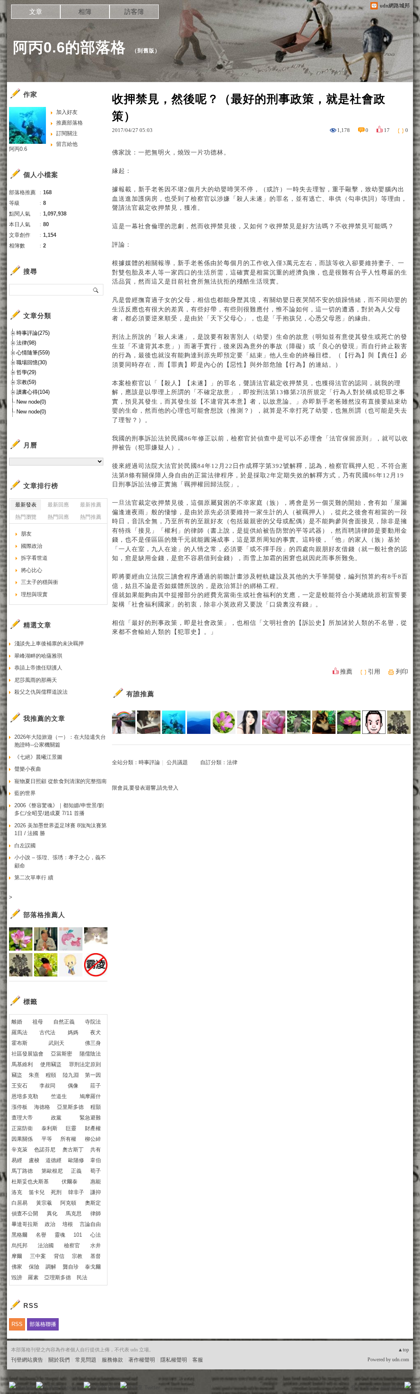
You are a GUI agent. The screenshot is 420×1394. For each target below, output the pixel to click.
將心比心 (31, 570)
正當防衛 (22, 1128)
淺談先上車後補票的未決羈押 (49, 643)
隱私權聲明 (173, 1360)
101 (77, 1235)
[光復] (374, 722)
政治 (50, 1224)
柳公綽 (93, 1139)
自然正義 (64, 1022)
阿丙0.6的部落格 (69, 47)
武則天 (56, 1043)
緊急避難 (90, 1118)
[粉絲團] (12, 1385)
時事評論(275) (33, 333)
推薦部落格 (69, 123)
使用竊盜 (51, 1064)
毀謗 (16, 1277)
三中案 (38, 1256)
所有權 (68, 1139)
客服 (197, 1360)
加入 (370, 1388)
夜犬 (95, 1032)
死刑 (56, 1192)
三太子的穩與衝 (39, 582)
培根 (67, 1224)
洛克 (16, 1192)
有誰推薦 (140, 693)
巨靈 (71, 1128)
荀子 (95, 1171)
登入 (356, 1388)
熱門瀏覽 (26, 517)
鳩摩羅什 (90, 1096)
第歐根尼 (52, 1171)
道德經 (54, 1160)
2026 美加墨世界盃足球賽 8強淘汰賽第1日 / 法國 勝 (60, 829)
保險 (34, 1267)
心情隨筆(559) (33, 353)
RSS (17, 1324)
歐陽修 (76, 1160)
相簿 (84, 11)
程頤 (51, 1075)
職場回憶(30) (31, 362)
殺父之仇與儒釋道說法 (41, 692)
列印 (402, 671)
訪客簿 (134, 11)
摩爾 (16, 1256)
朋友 (26, 534)
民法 (82, 1277)
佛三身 (93, 1043)
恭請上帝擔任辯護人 (38, 668)
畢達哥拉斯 (24, 1224)
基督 (95, 1256)
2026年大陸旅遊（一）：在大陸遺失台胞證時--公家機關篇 (60, 741)
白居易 (19, 1203)
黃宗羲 (44, 1203)
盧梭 (34, 1160)
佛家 (16, 1267)
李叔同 (47, 1086)
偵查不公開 (24, 1213)
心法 (95, 1235)
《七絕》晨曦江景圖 (38, 757)
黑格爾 (19, 1235)
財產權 (93, 1128)
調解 (51, 1267)
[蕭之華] (298, 722)
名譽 (41, 1235)
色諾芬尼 (44, 1150)
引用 (374, 671)
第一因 (93, 1075)
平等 (46, 1139)
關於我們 (59, 1360)
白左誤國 (25, 845)
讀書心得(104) (33, 392)
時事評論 (149, 762)
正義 (76, 1171)
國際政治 (31, 546)
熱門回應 (58, 517)
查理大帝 (22, 1118)
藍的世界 (25, 793)
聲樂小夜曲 (27, 769)
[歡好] (273, 722)
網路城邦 (391, 1388)
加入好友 (67, 112)
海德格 (42, 1107)
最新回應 (58, 505)
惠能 (95, 1181)
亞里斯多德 (70, 1107)
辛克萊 (19, 1150)
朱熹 (34, 1075)
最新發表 (26, 505)
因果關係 (22, 1139)
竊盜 (16, 1075)
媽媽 (73, 1032)
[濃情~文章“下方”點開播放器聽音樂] (248, 722)
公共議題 (177, 762)
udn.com (400, 1359)
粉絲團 (26, 1388)
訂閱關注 (67, 133)
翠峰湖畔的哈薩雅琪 (38, 656)
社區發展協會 (27, 1054)
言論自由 (90, 1224)
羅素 (33, 1277)
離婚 (16, 1022)
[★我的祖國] (324, 722)
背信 (59, 1256)
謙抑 (95, 1192)
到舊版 (146, 51)
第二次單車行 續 (33, 877)
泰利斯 (49, 1128)
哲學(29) (26, 372)
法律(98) (26, 343)
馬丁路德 (22, 1171)
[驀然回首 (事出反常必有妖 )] (148, 722)
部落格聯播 (43, 1324)
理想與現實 (34, 594)
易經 (16, 1160)
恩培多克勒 (24, 1096)
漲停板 (19, 1107)
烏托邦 (19, 1245)
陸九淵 (71, 1075)
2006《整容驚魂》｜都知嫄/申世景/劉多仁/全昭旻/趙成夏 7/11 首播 (59, 809)
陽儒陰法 (90, 1054)
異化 (52, 1213)
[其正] (123, 722)
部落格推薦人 (44, 914)
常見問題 (85, 1360)
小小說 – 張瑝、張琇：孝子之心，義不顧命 (60, 861)
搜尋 (96, 289)
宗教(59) (26, 382)
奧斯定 (93, 1203)
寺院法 (93, 1022)
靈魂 (60, 1235)
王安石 (19, 1086)
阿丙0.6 (18, 149)
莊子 (95, 1086)
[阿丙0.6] (173, 722)
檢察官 (72, 1245)
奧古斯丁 (73, 1150)
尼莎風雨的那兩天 (35, 680)
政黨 (56, 1118)
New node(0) (31, 402)
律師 (95, 1213)
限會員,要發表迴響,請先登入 (145, 788)
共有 (95, 1150)
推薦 (346, 671)
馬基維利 (22, 1064)
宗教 (77, 1256)
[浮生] (349, 722)
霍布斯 (19, 1043)
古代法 (47, 1032)
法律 (232, 762)
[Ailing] (399, 722)
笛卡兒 (37, 1192)
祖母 (37, 1022)
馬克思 (74, 1213)
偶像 (73, 1086)
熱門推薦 (90, 517)
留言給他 (67, 144)
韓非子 (76, 1192)
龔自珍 (71, 1267)
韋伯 (95, 1160)
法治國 (46, 1245)
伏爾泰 (70, 1181)
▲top (403, 1350)
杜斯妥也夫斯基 (30, 1181)
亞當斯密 (61, 1054)
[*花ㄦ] (223, 722)
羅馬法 (19, 1032)
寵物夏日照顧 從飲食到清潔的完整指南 (60, 781)
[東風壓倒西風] (198, 722)
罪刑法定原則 (85, 1064)
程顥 (95, 1107)
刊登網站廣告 (27, 1360)
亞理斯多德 (57, 1277)
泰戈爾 (93, 1267)
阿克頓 (68, 1203)
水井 (95, 1245)
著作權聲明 (141, 1360)
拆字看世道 (34, 558)
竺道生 (59, 1096)
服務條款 (112, 1360)
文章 (35, 11)
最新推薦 (90, 505)
